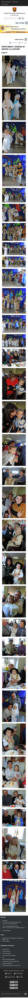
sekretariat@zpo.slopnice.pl (12, 926)
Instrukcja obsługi (6, 953)
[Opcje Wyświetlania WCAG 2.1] (22, 18)
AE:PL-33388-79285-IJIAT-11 (19, 927)
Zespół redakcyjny (6, 930)
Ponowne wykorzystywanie (8, 959)
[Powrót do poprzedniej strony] (26, 43)
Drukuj (21, 42)
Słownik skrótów (6, 951)
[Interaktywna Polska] (25, 994)
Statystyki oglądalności (7, 963)
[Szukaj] (19, 18)
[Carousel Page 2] (15, 32)
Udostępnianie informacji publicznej (10, 961)
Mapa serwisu (15, 1)
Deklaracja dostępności (6, 1)
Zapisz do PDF (14, 42)
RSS (3, 957)
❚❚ (2, 32)
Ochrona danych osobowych (9, 955)
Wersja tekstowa (4, 4)
